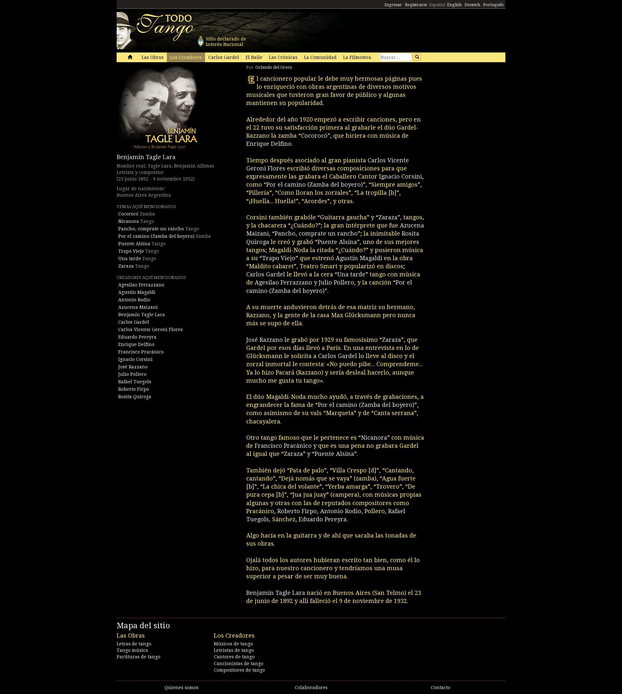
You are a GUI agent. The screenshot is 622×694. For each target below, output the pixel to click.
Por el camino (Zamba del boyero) (156, 236)
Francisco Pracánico (141, 351)
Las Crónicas (283, 57)
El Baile (254, 57)
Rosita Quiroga (134, 396)
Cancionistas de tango (238, 663)
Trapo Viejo (131, 251)
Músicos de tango (233, 643)
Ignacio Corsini (135, 359)
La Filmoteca (357, 57)
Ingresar (393, 4)
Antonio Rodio (134, 299)
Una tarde (129, 258)
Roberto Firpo (133, 389)
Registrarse (416, 4)
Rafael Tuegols (134, 381)
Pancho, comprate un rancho (151, 228)
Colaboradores (311, 687)
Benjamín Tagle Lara (146, 157)
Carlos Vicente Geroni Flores (150, 329)
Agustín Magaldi (137, 292)
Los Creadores (186, 57)
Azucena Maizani (138, 307)
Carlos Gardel (223, 57)
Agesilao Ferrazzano (141, 284)
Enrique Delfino (136, 344)
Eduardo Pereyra (137, 337)
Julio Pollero (132, 374)
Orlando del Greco (273, 67)
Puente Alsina (134, 243)
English (454, 4)
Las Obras (153, 57)
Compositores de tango (239, 670)
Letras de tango (134, 643)
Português (493, 4)
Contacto (440, 687)
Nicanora (128, 221)
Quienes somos (182, 687)
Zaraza (126, 266)
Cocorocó (128, 213)
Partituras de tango (138, 656)
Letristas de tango (234, 650)
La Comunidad (320, 57)
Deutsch (472, 4)
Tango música (132, 650)
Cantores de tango (234, 656)
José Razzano (133, 366)
